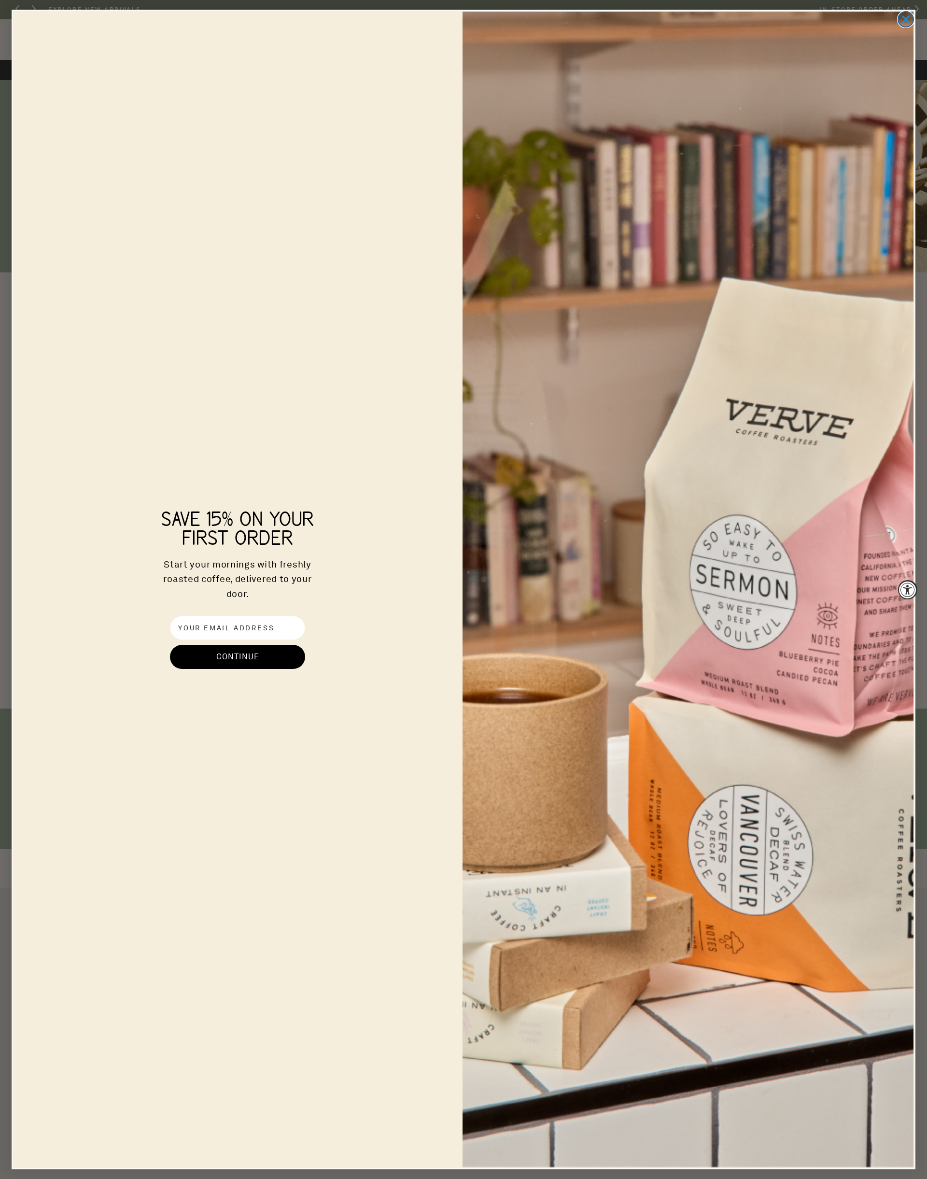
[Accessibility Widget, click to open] (907, 589)
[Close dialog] (905, 19)
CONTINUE (237, 656)
